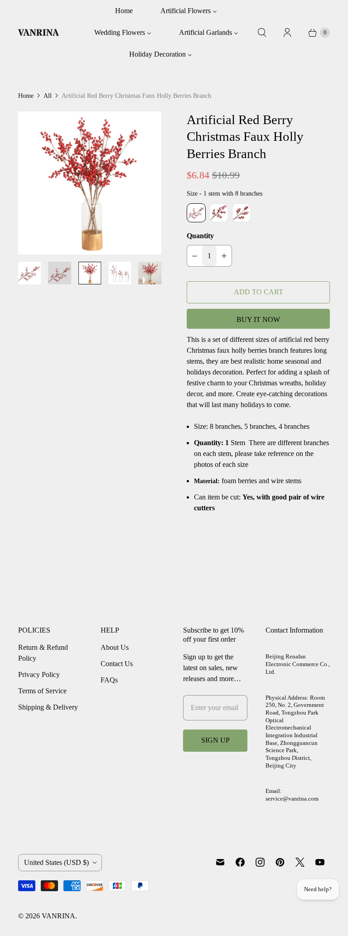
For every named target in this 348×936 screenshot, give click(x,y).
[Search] (262, 32)
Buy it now (258, 319)
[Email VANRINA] (220, 862)
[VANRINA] (38, 33)
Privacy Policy (39, 674)
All (48, 95)
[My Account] (287, 32)
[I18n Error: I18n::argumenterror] (29, 273)
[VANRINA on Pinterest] (280, 862)
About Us (115, 647)
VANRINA (58, 916)
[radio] (196, 212)
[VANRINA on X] (300, 862)
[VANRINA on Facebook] (240, 862)
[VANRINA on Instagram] (260, 862)
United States (56, 862)
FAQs (109, 680)
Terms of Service (42, 691)
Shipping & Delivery (48, 707)
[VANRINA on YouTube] (320, 862)
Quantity (200, 236)
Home (26, 95)
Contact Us (117, 663)
